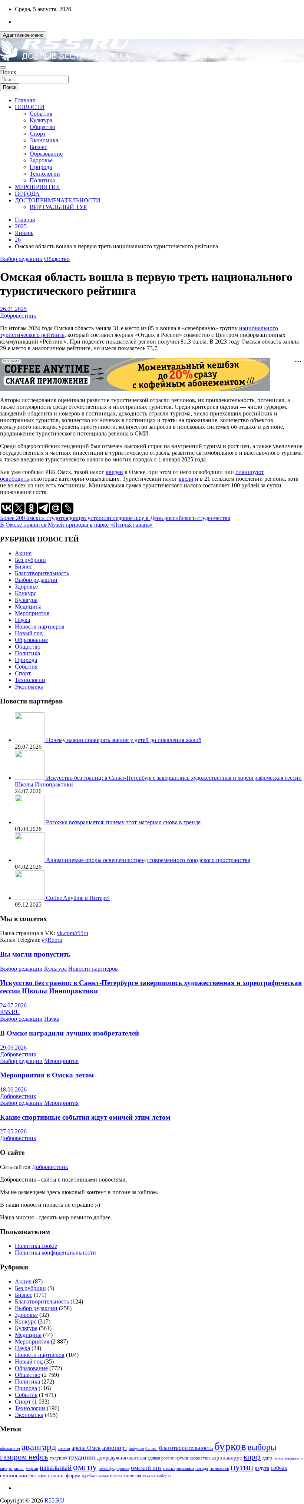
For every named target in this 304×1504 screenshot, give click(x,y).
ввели (186, 479)
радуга (262, 1468)
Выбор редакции (21, 259)
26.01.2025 (13, 309)
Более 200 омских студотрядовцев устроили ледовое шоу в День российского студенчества (115, 518)
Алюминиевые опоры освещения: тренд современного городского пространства (148, 860)
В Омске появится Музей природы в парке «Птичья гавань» (76, 524)
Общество (42, 127)
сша (33, 1475)
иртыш (181, 1458)
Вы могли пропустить (35, 954)
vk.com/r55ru (72, 933)
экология (132, 1475)
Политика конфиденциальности (55, 1252)
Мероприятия (32, 613)
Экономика (44, 140)
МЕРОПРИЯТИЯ (37, 187)
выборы (262, 1447)
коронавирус (226, 1457)
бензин (151, 1448)
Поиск (8, 72)
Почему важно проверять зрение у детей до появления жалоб (123, 740)
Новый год (29, 633)
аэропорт (114, 1447)
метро (6, 1468)
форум (73, 1475)
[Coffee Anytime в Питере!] (30, 898)
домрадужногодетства (121, 1458)
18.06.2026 (13, 1089)
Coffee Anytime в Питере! (78, 898)
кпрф (252, 1456)
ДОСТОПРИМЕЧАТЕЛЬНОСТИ (57, 200)
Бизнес (38, 147)
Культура (41, 120)
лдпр (267, 1458)
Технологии (45, 173)
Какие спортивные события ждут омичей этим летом (85, 1117)
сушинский (13, 1475)
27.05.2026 (13, 1131)
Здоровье (41, 160)
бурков (230, 1446)
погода (201, 1468)
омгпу (85, 1467)
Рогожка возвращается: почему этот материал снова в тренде (123, 822)
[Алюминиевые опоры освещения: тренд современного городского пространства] (30, 860)
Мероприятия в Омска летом (47, 1075)
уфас (42, 1476)
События (41, 113)
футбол (88, 1476)
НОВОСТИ (29, 107)
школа (116, 1476)
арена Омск (86, 1448)
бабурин (136, 1448)
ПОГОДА (27, 194)
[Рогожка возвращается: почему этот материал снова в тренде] (30, 822)
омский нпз (146, 1467)
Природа (41, 167)
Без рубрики (30, 560)
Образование (46, 153)
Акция (23, 553)
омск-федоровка (114, 1468)
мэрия (32, 1468)
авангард (39, 1447)
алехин (64, 1448)
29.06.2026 (13, 1047)
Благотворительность (42, 573)
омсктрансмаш (178, 1468)
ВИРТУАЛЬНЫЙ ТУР (58, 207)
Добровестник (18, 315)
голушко (58, 1458)
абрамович (10, 1448)
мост (19, 1468)
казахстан (199, 1458)
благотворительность (186, 1448)
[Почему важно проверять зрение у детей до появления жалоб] (30, 740)
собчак (279, 1468)
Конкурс (25, 593)
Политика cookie (36, 1246)
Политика (42, 180)
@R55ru (52, 940)
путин (242, 1467)
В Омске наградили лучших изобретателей (69, 1033)
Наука (22, 620)
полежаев (219, 1468)
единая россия (161, 1458)
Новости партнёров (40, 626)
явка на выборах (157, 1476)
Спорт (38, 133)
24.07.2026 (13, 1005)
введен (114, 472)
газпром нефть (24, 1456)
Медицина (28, 606)
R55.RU (10, 1012)
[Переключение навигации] (3, 67)
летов (278, 1458)
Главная (25, 100)
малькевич (294, 1458)
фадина (56, 1475)
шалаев (102, 1476)
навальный (56, 1467)
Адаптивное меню (23, 35)
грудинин (82, 1457)
